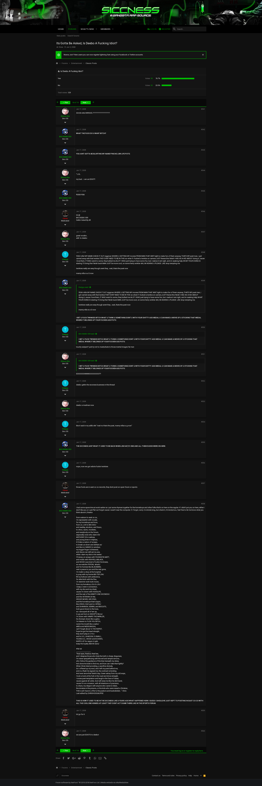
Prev (66, 102)
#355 (203, 442)
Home (196, 776)
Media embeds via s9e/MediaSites (114, 783)
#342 (203, 130)
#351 (203, 354)
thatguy (65, 259)
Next (85, 102)
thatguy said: (84, 287)
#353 (203, 401)
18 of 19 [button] (75, 102)
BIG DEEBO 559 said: (87, 334)
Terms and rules (168, 776)
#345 (203, 191)
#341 (203, 109)
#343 (203, 150)
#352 (203, 381)
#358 (203, 504)
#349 (203, 281)
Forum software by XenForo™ (78, 783)
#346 (203, 211)
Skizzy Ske (65, 116)
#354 (203, 422)
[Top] (201, 776)
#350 (203, 327)
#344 (203, 170)
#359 (203, 710)
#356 (203, 463)
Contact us (156, 776)
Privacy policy (181, 776)
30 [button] (149, 85)
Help (190, 776)
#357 (203, 483)
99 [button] (149, 78)
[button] (96, 29)
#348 (203, 252)
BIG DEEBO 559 (65, 137)
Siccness (65, 776)
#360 (203, 731)
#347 (203, 232)
